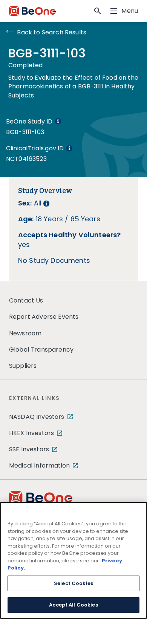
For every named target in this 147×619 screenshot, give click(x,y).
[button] (97, 11)
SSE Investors (29, 449)
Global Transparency (41, 349)
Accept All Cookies (73, 604)
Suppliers (23, 365)
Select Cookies (73, 583)
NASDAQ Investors (36, 416)
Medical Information (39, 465)
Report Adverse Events (43, 316)
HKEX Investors (31, 433)
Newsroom (25, 333)
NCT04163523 (26, 158)
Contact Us (26, 300)
